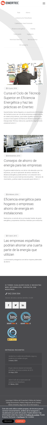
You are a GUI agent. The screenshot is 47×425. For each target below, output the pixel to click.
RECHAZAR (8, 421)
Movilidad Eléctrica (16, 39)
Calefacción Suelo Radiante (23, 23)
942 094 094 (13, 293)
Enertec (33, 29)
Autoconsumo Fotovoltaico (23, 18)
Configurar (21, 417)
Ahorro (28, 12)
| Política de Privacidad (20, 400)
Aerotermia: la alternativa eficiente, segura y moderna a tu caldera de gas (23, 357)
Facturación (17, 34)
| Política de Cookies (34, 400)
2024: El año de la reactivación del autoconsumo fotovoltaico (19, 381)
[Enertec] (9, 3)
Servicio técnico (32, 39)
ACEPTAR (20, 421)
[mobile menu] (44, 3)
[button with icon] (8, 305)
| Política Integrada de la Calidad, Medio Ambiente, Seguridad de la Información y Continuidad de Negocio (24, 405)
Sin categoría (23, 45)
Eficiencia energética (18, 29)
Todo (18, 12)
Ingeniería (30, 34)
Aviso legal (9, 400)
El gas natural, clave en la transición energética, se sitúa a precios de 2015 (21, 369)
